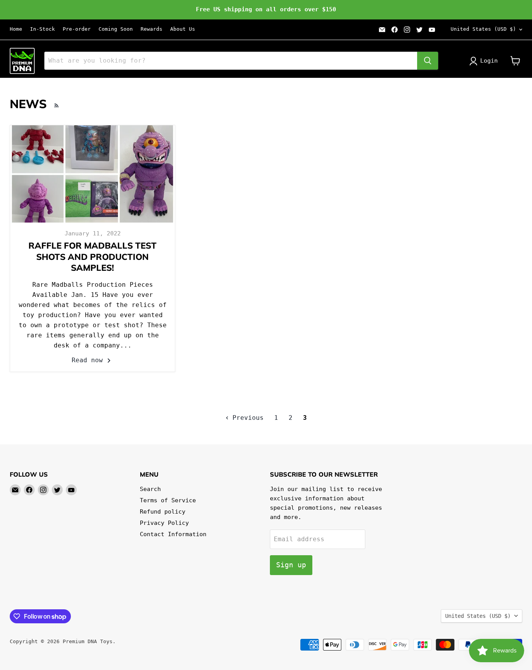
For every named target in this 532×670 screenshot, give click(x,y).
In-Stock (42, 29)
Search (150, 489)
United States (483, 29)
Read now (89, 360)
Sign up (291, 565)
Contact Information (173, 534)
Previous (246, 417)
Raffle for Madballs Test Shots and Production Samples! (92, 256)
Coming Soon (116, 29)
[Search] (427, 61)
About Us (182, 29)
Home (16, 29)
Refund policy (162, 511)
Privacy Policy (164, 522)
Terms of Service (168, 500)
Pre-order (77, 29)
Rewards (151, 29)
